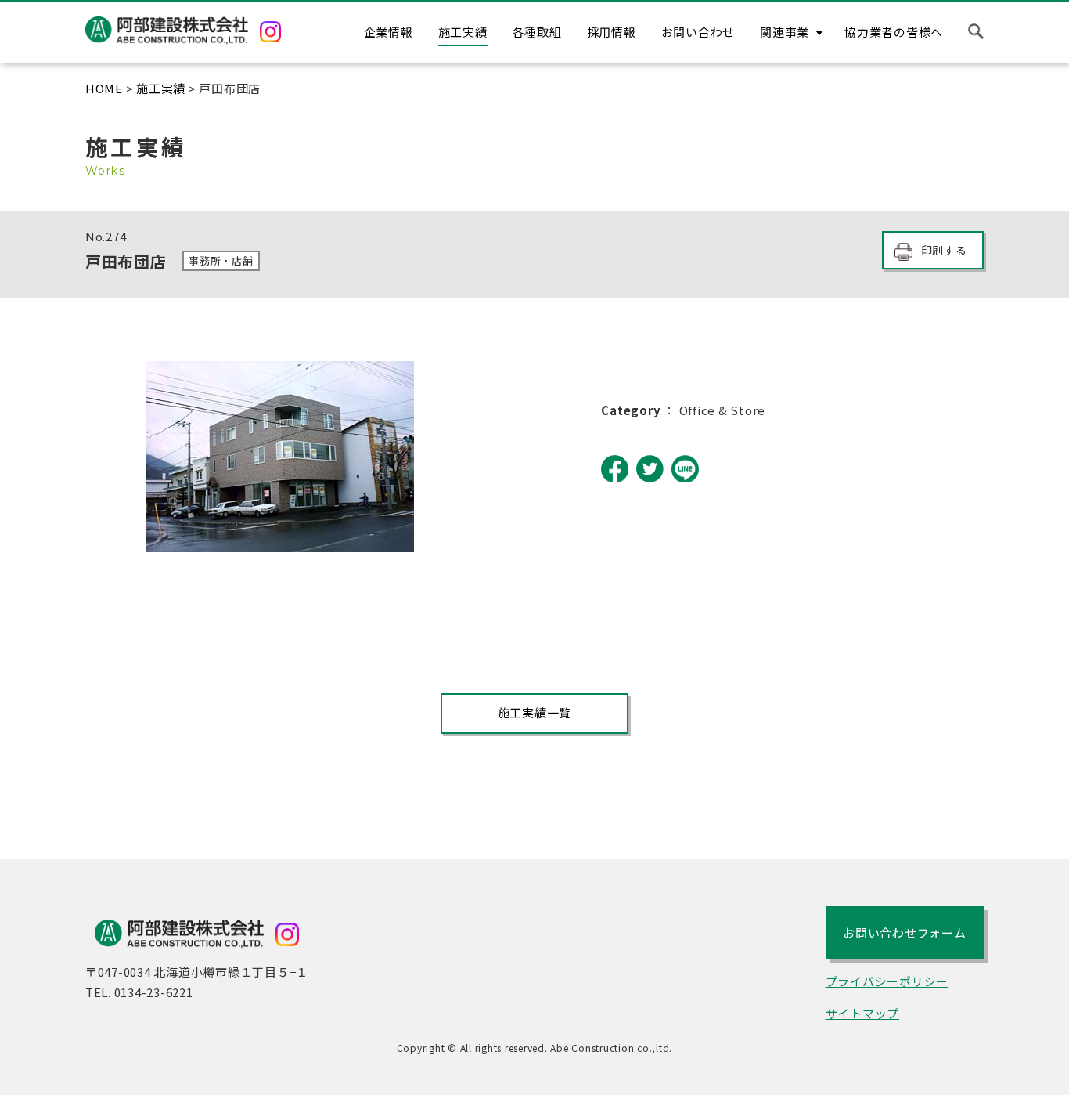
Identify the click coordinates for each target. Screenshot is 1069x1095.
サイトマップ (863, 1013)
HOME (104, 88)
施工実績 (463, 32)
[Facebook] (614, 468)
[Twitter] (650, 468)
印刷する (944, 250)
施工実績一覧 (535, 712)
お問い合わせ (698, 32)
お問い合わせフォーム (904, 932)
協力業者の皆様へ (893, 32)
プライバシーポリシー (887, 981)
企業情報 (388, 32)
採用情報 (611, 32)
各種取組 (537, 32)
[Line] (685, 468)
